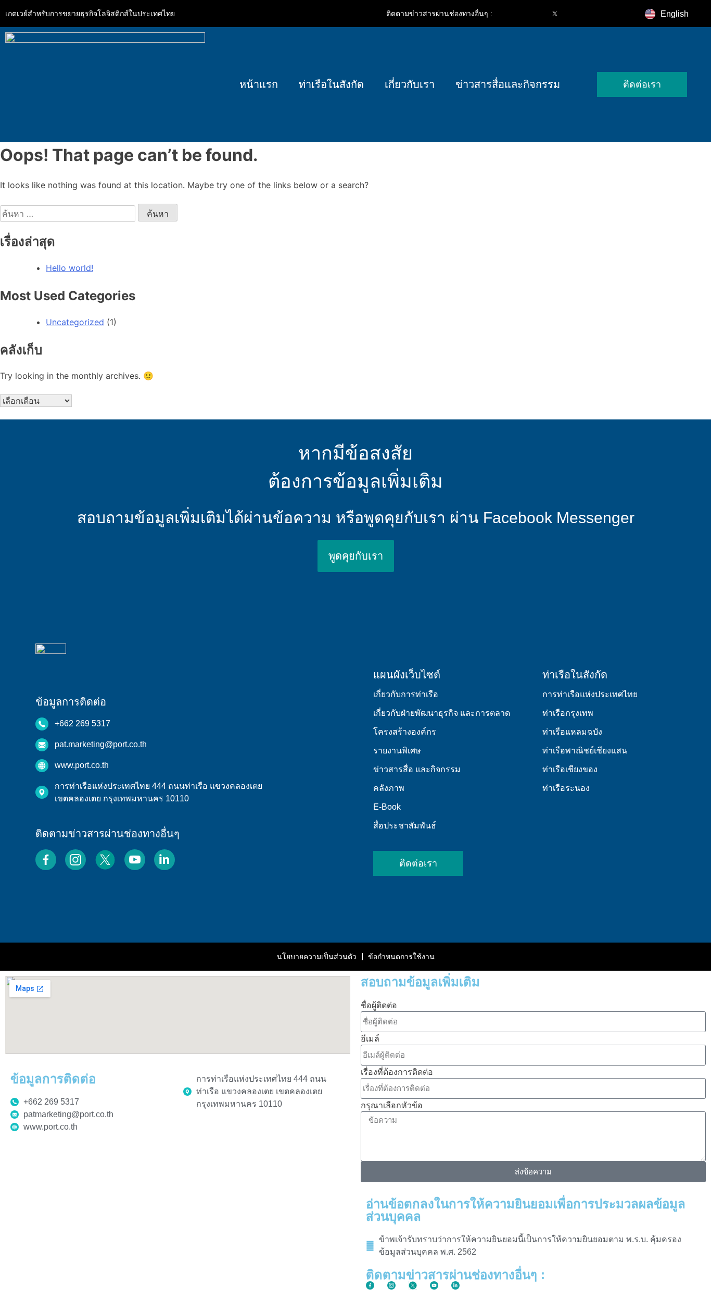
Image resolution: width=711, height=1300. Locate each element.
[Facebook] (511, 13)
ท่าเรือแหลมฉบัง (572, 731)
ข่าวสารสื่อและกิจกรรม (507, 84)
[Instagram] (533, 13)
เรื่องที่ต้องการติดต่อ (397, 1072)
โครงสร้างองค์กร (404, 731)
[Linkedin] (598, 13)
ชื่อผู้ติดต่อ (379, 1005)
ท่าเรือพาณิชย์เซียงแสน (584, 750)
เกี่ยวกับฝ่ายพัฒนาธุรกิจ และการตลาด (441, 713)
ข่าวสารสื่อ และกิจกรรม (417, 769)
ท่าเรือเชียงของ (570, 769)
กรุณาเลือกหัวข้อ (392, 1105)
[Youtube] (576, 13)
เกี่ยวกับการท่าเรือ (405, 694)
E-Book (387, 806)
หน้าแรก (258, 84)
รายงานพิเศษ (397, 750)
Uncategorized (75, 322)
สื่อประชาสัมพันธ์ (404, 825)
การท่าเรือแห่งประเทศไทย (590, 694)
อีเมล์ (370, 1038)
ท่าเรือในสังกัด (331, 84)
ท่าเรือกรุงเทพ (567, 713)
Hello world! (69, 268)
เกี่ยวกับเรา (410, 84)
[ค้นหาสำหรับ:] (69, 213)
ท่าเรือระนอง (566, 788)
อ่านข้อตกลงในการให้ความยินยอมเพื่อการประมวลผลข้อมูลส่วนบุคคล (525, 1210)
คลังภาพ (388, 788)
